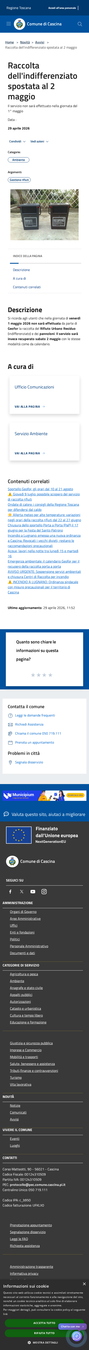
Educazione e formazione (28, 1022)
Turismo (16, 1077)
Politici (15, 939)
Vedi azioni (37, 141)
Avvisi (39, 42)
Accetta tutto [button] (44, 1323)
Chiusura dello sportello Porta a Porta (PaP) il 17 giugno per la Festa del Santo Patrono (43, 527)
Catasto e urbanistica (25, 1008)
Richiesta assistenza (25, 1245)
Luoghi (15, 1145)
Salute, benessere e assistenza (32, 1063)
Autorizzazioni (20, 1001)
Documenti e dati (22, 952)
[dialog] (44, 1314)
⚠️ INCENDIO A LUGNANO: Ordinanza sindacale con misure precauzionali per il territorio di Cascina (43, 587)
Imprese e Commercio (25, 1050)
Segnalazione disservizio (28, 1231)
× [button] (84, 1284)
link (5, 1314)
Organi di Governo (23, 911)
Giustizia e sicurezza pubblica (31, 1043)
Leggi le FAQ (19, 1238)
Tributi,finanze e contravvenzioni (34, 1070)
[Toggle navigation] (8, 23)
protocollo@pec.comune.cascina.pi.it (37, 1184)
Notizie (15, 1105)
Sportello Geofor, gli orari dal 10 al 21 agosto (40, 489)
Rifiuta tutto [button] (44, 1333)
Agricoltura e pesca (24, 974)
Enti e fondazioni (22, 932)
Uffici (13, 925)
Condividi (15, 141)
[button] (44, 1342)
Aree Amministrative (25, 918)
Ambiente (17, 980)
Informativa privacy (24, 1273)
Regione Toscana (18, 7)
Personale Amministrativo (29, 946)
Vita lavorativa (20, 1084)
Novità (25, 42)
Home (9, 42)
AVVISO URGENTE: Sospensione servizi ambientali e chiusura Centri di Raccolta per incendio (44, 574)
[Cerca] (80, 24)
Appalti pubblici (21, 994)
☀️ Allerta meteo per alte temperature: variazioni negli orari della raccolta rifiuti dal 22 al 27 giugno (44, 517)
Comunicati (18, 1112)
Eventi (14, 1138)
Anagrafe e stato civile (26, 987)
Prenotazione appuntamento (31, 1225)
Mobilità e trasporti (24, 1056)
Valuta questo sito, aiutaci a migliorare (48, 814)
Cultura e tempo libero (26, 1015)
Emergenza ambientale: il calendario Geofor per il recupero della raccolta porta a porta (43, 564)
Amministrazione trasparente (31, 1266)
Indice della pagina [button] (27, 256)
